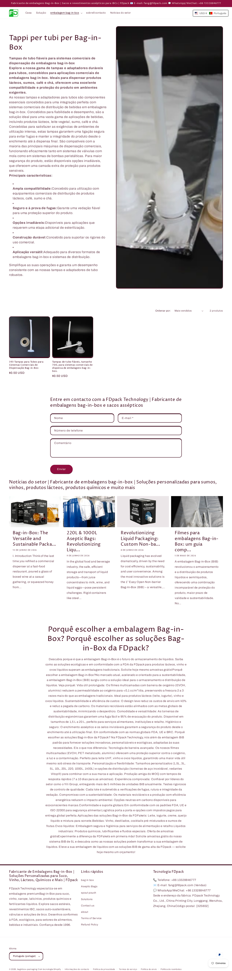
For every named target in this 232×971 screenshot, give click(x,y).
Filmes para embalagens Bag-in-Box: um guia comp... (197, 541)
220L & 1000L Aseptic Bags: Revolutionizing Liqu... (84, 541)
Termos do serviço (128, 969)
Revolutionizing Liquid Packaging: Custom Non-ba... (140, 538)
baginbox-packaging (27, 969)
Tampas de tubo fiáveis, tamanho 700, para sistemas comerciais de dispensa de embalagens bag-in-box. (72, 366)
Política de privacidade (104, 969)
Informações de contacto (77, 969)
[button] (66, 13)
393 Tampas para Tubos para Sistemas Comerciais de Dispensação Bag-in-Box (26, 365)
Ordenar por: (163, 310)
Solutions (86, 899)
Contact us (87, 905)
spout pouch (88, 893)
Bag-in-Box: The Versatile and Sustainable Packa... (34, 538)
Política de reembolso (171, 969)
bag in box (87, 880)
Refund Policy (89, 924)
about (84, 912)
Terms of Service (91, 918)
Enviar (61, 469)
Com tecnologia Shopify (49, 969)
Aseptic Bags (89, 886)
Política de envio (149, 969)
